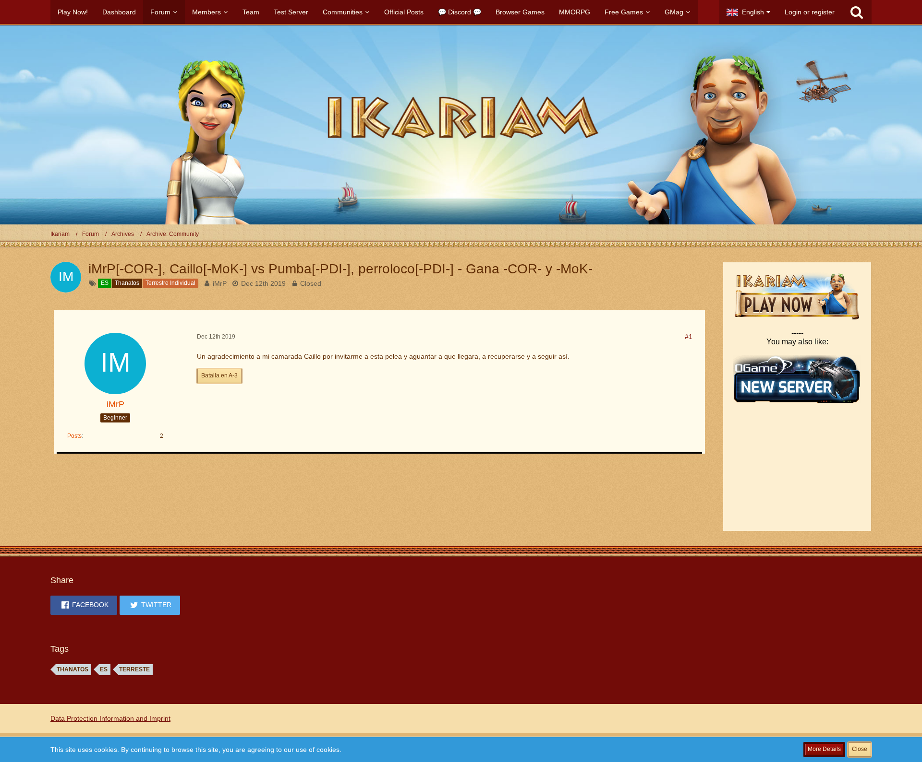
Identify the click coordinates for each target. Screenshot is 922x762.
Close (859, 749)
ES (104, 669)
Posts (74, 436)
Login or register (810, 12)
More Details (824, 749)
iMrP (220, 283)
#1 (688, 336)
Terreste (134, 669)
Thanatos (72, 669)
